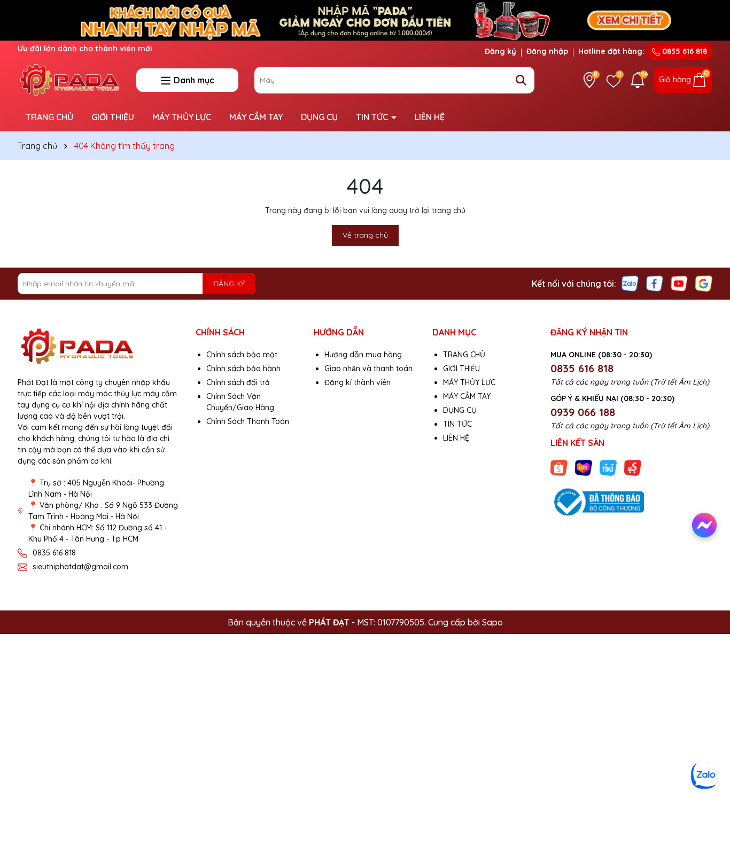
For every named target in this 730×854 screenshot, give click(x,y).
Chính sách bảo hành (243, 368)
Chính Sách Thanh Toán (247, 421)
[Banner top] (365, 19)
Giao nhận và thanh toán (368, 368)
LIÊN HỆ (430, 117)
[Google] (703, 283)
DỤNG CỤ (319, 117)
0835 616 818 (683, 51)
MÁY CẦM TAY (256, 117)
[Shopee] (559, 467)
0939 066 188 (582, 412)
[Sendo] (632, 467)
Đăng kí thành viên (357, 382)
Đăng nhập (547, 51)
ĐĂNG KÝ (229, 283)
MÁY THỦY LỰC (181, 117)
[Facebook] (654, 283)
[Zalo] (630, 283)
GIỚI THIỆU (112, 117)
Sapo (492, 622)
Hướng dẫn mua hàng (363, 354)
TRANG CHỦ (49, 117)
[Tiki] (608, 467)
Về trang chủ (365, 235)
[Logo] (69, 79)
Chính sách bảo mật (241, 354)
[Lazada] (583, 467)
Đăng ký (500, 51)
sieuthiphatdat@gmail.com (80, 566)
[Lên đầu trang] (707, 800)
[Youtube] (679, 283)
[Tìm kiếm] (521, 80)
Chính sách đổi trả (238, 382)
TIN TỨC (373, 117)
